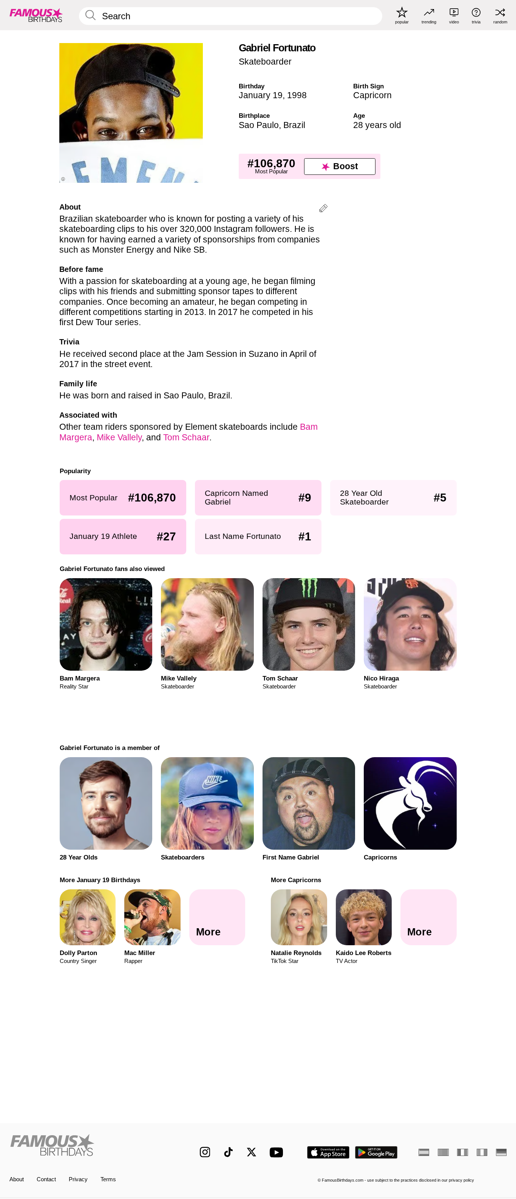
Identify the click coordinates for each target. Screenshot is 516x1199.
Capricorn (372, 95)
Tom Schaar (186, 437)
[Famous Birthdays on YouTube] (278, 1152)
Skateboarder (265, 61)
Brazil (294, 125)
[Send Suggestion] (323, 209)
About (16, 1179)
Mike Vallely (119, 437)
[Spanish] (424, 1152)
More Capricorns (296, 880)
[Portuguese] (443, 1152)
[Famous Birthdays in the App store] (328, 1152)
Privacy (78, 1179)
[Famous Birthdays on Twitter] (251, 1152)
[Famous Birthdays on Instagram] (205, 1152)
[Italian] (482, 1152)
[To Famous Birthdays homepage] (36, 15)
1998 (297, 95)
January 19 (261, 95)
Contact (46, 1179)
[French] (462, 1152)
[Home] (90, 1146)
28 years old (377, 125)
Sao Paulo (259, 125)
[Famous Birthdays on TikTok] (228, 1152)
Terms (108, 1179)
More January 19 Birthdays (99, 880)
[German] (501, 1152)
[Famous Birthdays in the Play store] (376, 1152)
